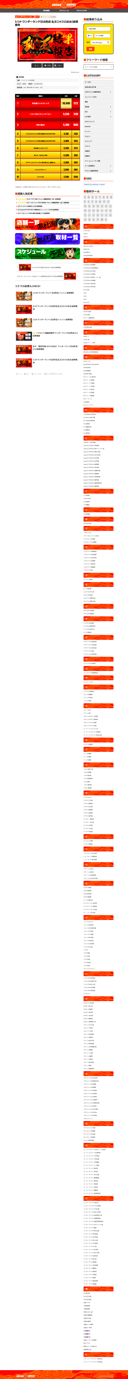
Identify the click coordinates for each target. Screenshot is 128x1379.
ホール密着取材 (90, 166)
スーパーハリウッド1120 (91, 729)
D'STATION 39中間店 (89, 265)
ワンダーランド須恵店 (90, 1274)
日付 (88, 42)
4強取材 (87, 156)
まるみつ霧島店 (88, 1018)
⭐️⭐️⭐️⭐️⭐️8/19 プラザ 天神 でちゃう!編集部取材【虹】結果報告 (39, 199)
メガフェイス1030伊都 (90, 1093)
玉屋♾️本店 (87, 1337)
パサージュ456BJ (89, 869)
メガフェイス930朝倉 (90, 1084)
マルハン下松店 (88, 1028)
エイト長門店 (87, 589)
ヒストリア (88, 141)
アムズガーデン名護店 (90, 542)
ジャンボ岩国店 (88, 694)
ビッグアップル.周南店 (90, 906)
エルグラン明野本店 (89, 598)
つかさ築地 (87, 782)
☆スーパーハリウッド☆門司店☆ (93, 1362)
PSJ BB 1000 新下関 (89, 417)
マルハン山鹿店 (88, 1056)
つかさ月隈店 (87, 772)
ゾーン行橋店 (87, 760)
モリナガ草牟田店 (89, 1140)
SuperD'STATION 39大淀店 (91, 458)
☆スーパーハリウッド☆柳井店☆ (93, 1359)
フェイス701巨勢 (88, 931)
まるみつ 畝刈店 (88, 1012)
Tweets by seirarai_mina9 (94, 184)
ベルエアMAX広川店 (89, 984)
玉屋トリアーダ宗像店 (90, 1340)
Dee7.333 (86, 302)
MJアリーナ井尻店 (89, 380)
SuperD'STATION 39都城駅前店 (93, 483)
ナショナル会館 (88, 841)
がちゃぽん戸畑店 (89, 610)
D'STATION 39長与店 (89, 283)
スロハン (87, 136)
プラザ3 (86, 950)
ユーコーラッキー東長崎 (91, 1184)
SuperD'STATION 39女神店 (91, 461)
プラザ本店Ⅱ (87, 962)
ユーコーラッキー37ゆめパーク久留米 (95, 1149)
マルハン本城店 (88, 1059)
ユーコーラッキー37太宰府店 (92, 1153)
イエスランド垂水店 (89, 564)
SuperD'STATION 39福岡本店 (92, 470)
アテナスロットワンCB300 (91, 536)
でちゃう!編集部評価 (91, 171)
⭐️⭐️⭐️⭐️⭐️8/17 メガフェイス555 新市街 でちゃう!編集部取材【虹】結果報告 (43, 203)
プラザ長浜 (87, 965)
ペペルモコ (87, 994)
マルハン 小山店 (88, 1053)
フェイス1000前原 (89, 944)
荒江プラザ (87, 1343)
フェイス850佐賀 (88, 937)
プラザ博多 (87, 953)
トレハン (87, 131)
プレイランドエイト (89, 969)
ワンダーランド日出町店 (49, 17)
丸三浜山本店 (87, 1299)
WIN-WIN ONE (88, 523)
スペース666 (87, 713)
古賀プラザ (87, 1303)
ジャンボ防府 (87, 701)
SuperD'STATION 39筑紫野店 (92, 477)
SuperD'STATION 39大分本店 (92, 455)
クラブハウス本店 (89, 651)
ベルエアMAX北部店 (89, 978)
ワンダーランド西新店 (90, 1268)
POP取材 (88, 116)
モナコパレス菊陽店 (89, 1137)
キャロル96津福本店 (89, 626)
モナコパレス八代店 (89, 1128)
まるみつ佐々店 (88, 1006)
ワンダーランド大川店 (90, 1246)
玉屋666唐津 (87, 1321)
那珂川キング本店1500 (90, 1346)
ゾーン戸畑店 (87, 754)
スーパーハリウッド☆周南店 (92, 732)
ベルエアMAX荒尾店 (89, 990)
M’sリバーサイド (88, 405)
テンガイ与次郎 (88, 825)
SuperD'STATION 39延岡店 (91, 464)
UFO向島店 (87, 514)
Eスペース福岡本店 (89, 318)
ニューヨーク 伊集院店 (90, 856)
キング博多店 (87, 632)
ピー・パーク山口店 (89, 912)
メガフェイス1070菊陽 (90, 1097)
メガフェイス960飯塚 (90, 1087)
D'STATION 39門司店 (89, 287)
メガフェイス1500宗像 (90, 1115)
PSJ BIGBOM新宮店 (89, 420)
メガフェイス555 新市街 (91, 1078)
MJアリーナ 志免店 (89, 386)
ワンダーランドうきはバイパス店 (93, 1224)
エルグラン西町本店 (89, 601)
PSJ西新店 (87, 430)
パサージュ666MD (89, 872)
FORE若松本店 (88, 327)
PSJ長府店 (87, 433)
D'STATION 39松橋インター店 (92, 277)
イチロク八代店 (88, 570)
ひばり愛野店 (87, 891)
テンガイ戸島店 (88, 831)
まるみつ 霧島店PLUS (90, 1022)
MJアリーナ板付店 (89, 389)
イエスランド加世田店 (90, 554)
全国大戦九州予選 (90, 87)
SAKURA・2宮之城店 (90, 442)
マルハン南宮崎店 (89, 1043)
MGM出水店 (87, 367)
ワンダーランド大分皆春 (91, 1243)
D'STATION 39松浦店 (89, 280)
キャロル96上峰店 (89, 623)
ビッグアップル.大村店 (90, 909)
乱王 (38, 17)
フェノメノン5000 (90, 97)
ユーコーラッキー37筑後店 (91, 1159)
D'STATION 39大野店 (89, 274)
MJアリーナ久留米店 (90, 377)
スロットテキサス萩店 (90, 726)
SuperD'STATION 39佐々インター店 (94, 449)
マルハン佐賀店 (88, 1037)
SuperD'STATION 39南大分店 (92, 452)
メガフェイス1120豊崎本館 (91, 1103)
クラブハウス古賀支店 (90, 642)
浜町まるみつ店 (88, 1312)
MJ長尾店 (86, 402)
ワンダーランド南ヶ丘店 (91, 1240)
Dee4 (85, 296)
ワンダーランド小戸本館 (91, 1249)
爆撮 (86, 102)
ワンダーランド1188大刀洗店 (92, 1212)
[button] (58, 65)
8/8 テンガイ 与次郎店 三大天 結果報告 (30, 206)
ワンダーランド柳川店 (90, 1259)
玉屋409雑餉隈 (88, 1315)
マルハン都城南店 (89, 1068)
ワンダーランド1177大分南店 (92, 1206)
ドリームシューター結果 (92, 161)
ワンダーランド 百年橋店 (91, 1265)
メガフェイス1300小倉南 (91, 1109)
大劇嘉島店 (87, 1306)
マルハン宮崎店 (88, 1050)
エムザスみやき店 (89, 592)
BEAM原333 (87, 252)
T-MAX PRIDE (87, 498)
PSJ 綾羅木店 (87, 427)
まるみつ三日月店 (89, 1003)
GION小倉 (86, 339)
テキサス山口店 (88, 806)
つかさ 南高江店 (88, 769)
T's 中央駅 (87, 495)
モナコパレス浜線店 (89, 1131)
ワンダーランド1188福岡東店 (92, 1218)
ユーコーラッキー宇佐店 (91, 1171)
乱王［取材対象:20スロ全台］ (25, 17)
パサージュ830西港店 (90, 875)
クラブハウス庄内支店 (90, 648)
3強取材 (87, 151)
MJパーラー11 (88, 399)
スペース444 (87, 710)
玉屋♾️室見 (87, 1331)
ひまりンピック (90, 121)
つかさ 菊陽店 (88, 788)
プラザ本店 (87, 959)
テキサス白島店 (88, 813)
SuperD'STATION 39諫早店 (91, 480)
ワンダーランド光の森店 (91, 1237)
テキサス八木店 (88, 800)
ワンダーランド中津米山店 (91, 1231)
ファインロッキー (89, 922)
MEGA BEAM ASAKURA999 (91, 364)
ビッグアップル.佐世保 (90, 903)
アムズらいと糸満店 (89, 539)
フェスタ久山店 (88, 947)
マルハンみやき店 (89, 1025)
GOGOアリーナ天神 (89, 343)
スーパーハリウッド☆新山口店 (93, 735)
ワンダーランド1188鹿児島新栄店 (93, 1221)
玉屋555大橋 (87, 1318)
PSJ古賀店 (87, 424)
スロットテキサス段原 (90, 722)
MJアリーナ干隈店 (89, 383)
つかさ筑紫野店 (88, 778)
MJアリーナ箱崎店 (89, 396)
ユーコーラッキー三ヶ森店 (91, 1165)
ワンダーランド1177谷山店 (91, 1209)
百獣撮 (87, 107)
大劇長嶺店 (87, 1309)
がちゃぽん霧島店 (89, 614)
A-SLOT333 (87, 230)
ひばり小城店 (87, 887)
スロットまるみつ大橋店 (91, 716)
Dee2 (85, 293)
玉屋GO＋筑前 (88, 1328)
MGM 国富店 (87, 371)
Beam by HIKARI (88, 246)
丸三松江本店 (87, 1296)
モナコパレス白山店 (89, 1134)
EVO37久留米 (87, 311)
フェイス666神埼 (88, 925)
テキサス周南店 (88, 803)
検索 (90, 49)
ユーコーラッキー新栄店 (91, 1181)
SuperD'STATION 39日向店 (91, 467)
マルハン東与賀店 (89, 1062)
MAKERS (88, 126)
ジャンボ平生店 (88, 697)
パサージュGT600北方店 (91, 878)
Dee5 (85, 299)
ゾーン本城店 (87, 757)
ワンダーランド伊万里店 (91, 1234)
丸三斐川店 (87, 1293)
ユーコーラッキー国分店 (91, 1168)
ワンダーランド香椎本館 (91, 1281)
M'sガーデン (87, 361)
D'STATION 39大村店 (89, 271)
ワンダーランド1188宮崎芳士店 (93, 1215)
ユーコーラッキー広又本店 (91, 1174)
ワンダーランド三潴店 (90, 1228)
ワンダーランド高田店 (90, 1284)
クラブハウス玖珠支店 (90, 654)
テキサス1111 (88, 797)
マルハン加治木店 (89, 1040)
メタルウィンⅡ (88, 1118)
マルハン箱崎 (87, 1065)
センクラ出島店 (88, 744)
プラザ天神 (87, 956)
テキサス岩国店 (88, 810)
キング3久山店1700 (89, 629)
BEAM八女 (86, 249)
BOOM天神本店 (88, 255)
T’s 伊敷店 (87, 505)
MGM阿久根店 (88, 374)
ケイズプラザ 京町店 (90, 663)
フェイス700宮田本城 (90, 928)
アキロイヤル (87, 533)
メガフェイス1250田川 (90, 1106)
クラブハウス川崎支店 (90, 645)
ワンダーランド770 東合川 (91, 1203)
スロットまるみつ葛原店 (91, 719)
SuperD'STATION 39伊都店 (91, 445)
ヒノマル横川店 (88, 900)
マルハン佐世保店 (89, 1034)
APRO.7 (86, 237)
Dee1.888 (86, 290)
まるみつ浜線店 (88, 1009)
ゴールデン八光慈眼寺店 (91, 673)
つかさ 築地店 (88, 785)
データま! (88, 82)
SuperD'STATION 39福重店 (91, 474)
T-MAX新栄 (87, 502)
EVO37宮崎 (87, 315)
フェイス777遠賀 (88, 934)
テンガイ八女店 (88, 828)
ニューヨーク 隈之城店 (90, 859)
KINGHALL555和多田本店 (91, 352)
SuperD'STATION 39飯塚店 (91, 486)
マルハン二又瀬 (88, 1031)
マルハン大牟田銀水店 (90, 1047)
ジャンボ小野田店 (89, 691)
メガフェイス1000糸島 (90, 1090)
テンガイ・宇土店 (89, 822)
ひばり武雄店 (87, 897)
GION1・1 (86, 336)
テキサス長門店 (88, 816)
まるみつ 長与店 (88, 1015)
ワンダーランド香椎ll (90, 1278)
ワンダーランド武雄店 (90, 1262)
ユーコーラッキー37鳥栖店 (91, 1162)
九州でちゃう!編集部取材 (93, 92)
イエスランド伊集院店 (90, 551)
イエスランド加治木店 (90, 558)
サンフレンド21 (88, 682)
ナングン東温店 (88, 844)
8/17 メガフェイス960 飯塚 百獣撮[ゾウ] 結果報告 (34, 213)
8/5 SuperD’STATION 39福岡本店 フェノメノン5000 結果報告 (38, 210)
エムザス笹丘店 (88, 595)
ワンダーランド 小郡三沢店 (91, 1253)
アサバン (87, 146)
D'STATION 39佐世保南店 (91, 268)
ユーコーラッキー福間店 (91, 1190)
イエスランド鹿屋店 (89, 567)
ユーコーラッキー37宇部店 (91, 1156)
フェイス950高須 (88, 941)
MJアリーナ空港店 (89, 392)
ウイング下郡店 (88, 579)
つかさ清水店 (87, 775)
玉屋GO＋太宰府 (88, 1324)
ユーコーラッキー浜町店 (91, 1187)
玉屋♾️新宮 (87, 1334)
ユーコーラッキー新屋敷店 (91, 1178)
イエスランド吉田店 (89, 561)
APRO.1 (86, 234)
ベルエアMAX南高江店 (90, 981)
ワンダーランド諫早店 (90, 1271)
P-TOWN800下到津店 (90, 414)
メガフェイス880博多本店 (91, 1081)
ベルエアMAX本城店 (89, 987)
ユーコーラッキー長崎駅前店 (92, 1193)
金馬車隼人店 (87, 1349)
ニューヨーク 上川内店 (90, 853)
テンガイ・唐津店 (89, 819)
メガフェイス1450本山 (90, 1112)
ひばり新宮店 (87, 894)
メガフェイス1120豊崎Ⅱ (91, 1100)
